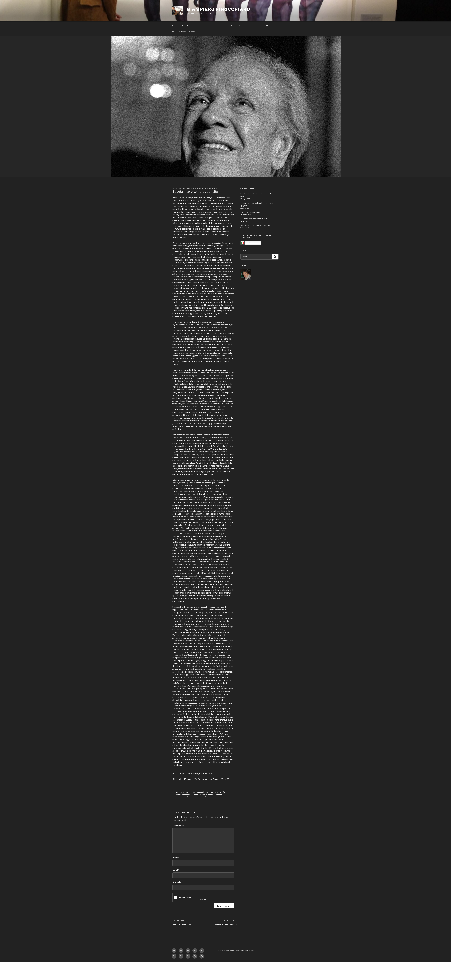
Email (175, 870)
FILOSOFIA (190, 794)
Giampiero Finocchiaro (205, 188)
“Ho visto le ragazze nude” (250, 212)
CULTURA (180, 794)
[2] (186, 601)
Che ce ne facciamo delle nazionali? (254, 219)
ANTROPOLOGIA (183, 792)
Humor (219, 26)
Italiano (247, 243)
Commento (178, 826)
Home (174, 26)
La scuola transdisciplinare (183, 32)
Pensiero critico (205, 794)
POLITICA (219, 794)
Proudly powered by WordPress (241, 951)
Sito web (176, 882)
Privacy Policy (222, 951)
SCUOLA (192, 796)
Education (230, 26)
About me (270, 26)
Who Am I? (243, 26)
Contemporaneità (215, 792)
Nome (175, 858)
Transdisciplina (214, 796)
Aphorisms (257, 26)
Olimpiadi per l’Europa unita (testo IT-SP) (255, 225)
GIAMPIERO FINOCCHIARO (218, 9)
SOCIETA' (201, 796)
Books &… (186, 26)
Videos (209, 26)
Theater (197, 26)
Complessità (198, 792)
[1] (173, 773)
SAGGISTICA (181, 796)
